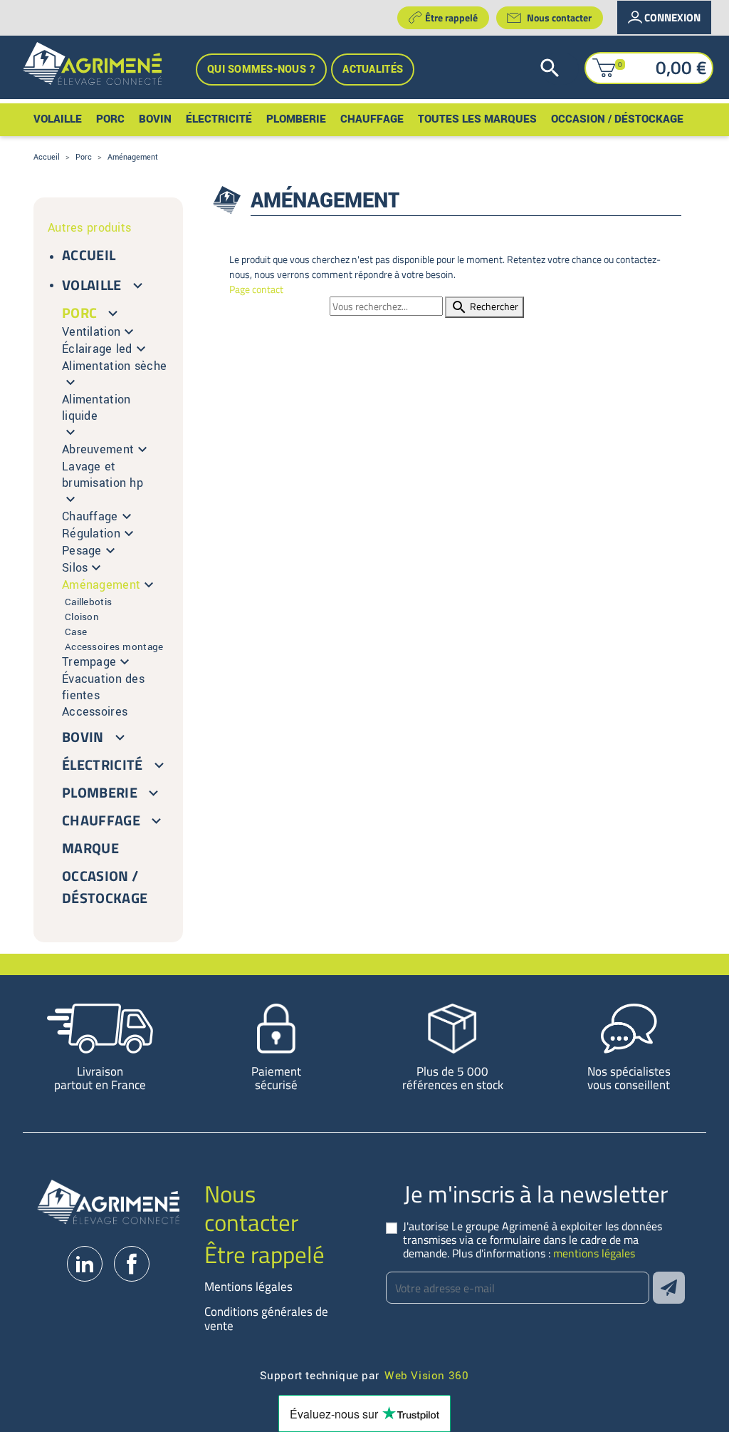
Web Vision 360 (426, 1375)
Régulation (91, 533)
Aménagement (101, 585)
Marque (90, 848)
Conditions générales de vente (266, 1318)
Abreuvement (98, 449)
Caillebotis (88, 602)
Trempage (89, 662)
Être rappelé (451, 17)
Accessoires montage (114, 647)
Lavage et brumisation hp (102, 474)
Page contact (256, 289)
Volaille (92, 285)
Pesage (82, 550)
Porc (79, 313)
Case (76, 632)
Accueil (88, 255)
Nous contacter (559, 17)
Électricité (102, 764)
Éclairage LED (97, 349)
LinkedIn (85, 1264)
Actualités (372, 69)
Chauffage (90, 516)
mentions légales (594, 1253)
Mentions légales (248, 1286)
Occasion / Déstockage (104, 887)
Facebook (132, 1264)
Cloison (82, 617)
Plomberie (99, 792)
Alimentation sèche (114, 366)
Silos (75, 568)
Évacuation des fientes (103, 687)
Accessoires (94, 712)
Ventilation (91, 332)
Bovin (83, 737)
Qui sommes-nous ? (261, 69)
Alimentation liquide (96, 407)
